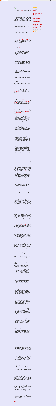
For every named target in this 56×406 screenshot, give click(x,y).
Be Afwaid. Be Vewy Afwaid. (36, 18)
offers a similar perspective (17, 91)
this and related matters (23, 171)
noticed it (25, 89)
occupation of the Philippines (22, 99)
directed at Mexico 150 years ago (20, 98)
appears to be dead (22, 10)
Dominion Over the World (23, 224)
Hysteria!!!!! (34, 10)
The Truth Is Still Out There (36, 21)
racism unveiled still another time (23, 104)
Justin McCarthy (26, 170)
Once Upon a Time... (28, 4)
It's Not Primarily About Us (36, 19)
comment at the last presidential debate (23, 88)
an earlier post (28, 258)
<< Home (15, 401)
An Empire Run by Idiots (36, 22)
